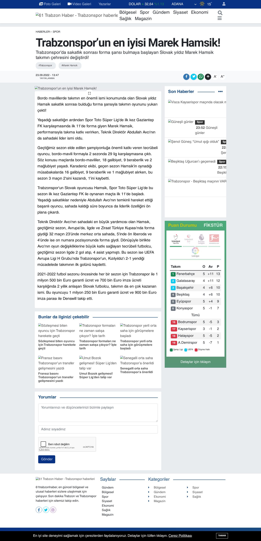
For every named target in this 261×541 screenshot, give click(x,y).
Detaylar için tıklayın (196, 362)
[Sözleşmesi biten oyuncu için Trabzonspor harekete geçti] (57, 331)
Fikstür (213, 226)
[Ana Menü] (219, 18)
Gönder (47, 459)
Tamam (222, 536)
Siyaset (180, 13)
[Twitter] (46, 510)
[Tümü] (220, 92)
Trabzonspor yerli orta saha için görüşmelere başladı (136, 345)
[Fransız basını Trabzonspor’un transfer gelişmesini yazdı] (57, 363)
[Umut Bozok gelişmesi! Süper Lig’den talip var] (98, 363)
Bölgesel (127, 13)
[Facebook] (39, 510)
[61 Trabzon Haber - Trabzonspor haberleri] (77, 16)
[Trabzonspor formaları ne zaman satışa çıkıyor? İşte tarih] (98, 331)
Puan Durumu (182, 226)
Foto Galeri (52, 4)
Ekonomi (199, 13)
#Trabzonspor (45, 66)
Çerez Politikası (180, 536)
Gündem (161, 13)
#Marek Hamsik (70, 66)
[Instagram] (53, 510)
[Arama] (219, 13)
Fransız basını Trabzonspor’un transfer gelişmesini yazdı (55, 377)
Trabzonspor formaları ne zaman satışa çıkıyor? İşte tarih (98, 345)
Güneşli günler (206, 130)
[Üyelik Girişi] (222, 4)
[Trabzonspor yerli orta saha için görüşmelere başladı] (139, 331)
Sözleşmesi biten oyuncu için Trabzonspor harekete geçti (57, 345)
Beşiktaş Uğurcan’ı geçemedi (224, 170)
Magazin (143, 19)
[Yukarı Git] (249, 529)
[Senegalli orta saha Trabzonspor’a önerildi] (139, 361)
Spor (144, 13)
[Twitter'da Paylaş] (193, 77)
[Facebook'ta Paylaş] (186, 77)
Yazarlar (104, 4)
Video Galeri (81, 4)
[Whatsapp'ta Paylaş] (201, 77)
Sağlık (125, 19)
